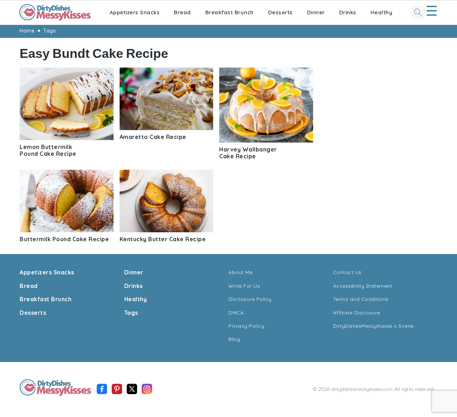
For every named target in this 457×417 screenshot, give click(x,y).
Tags (49, 31)
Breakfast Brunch (229, 12)
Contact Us (347, 272)
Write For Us (244, 286)
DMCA (235, 312)
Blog (234, 339)
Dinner (316, 12)
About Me (240, 272)
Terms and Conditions (360, 299)
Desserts (280, 12)
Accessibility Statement (362, 286)
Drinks (347, 12)
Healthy (382, 12)
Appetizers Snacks (135, 12)
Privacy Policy (246, 326)
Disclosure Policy (250, 299)
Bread (182, 12)
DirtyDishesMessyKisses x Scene (373, 326)
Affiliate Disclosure (356, 312)
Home (27, 31)
